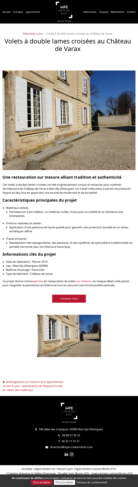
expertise (37, 281)
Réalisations (117, 11)
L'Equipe (103, 11)
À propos (18, 11)
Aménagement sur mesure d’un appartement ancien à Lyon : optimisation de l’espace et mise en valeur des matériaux (33, 386)
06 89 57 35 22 (71, 435)
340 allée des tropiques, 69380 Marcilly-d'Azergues (70, 429)
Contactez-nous (69, 298)
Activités (27, 469)
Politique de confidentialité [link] (92, 482)
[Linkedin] (66, 454)
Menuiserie (89, 11)
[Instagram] (71, 454)
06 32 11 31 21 (70, 441)
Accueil (7, 11)
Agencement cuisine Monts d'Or (95, 469)
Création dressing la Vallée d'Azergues (31, 473)
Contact (131, 11)
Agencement (33, 11)
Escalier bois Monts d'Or (74, 473)
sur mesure (83, 281)
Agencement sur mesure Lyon (54, 469)
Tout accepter (41, 482)
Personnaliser (64, 482)
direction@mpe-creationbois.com (71, 447)
